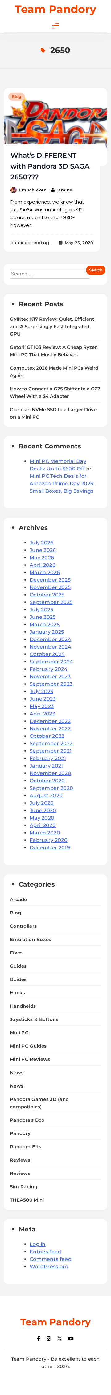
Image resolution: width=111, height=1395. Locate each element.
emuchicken (33, 189)
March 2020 (45, 833)
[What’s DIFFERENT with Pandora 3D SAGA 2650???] (55, 127)
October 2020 (47, 781)
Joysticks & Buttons (34, 1019)
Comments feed (51, 1259)
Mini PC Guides (28, 1046)
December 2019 (50, 848)
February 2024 (49, 669)
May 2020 (42, 818)
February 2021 (48, 758)
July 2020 (42, 803)
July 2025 (41, 610)
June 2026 (43, 550)
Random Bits (25, 1147)
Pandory (20, 1133)
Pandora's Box (27, 1120)
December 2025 (50, 580)
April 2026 (43, 565)
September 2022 (51, 743)
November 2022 (50, 729)
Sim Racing (23, 1187)
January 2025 (47, 632)
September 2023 (51, 684)
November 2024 (50, 647)
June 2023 (43, 699)
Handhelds (23, 1006)
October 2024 (47, 654)
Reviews (20, 1160)
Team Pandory (55, 9)
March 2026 (45, 572)
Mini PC (19, 1033)
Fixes (16, 953)
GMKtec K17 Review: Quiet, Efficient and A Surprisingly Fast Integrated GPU (52, 326)
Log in (38, 1244)
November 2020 (50, 773)
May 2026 (42, 558)
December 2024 (50, 639)
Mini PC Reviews (30, 1059)
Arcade (18, 899)
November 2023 (50, 677)
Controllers (23, 926)
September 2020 (51, 788)
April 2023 (42, 714)
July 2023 (41, 691)
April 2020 (43, 825)
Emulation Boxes (30, 939)
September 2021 (51, 751)
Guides (18, 966)
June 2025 (43, 617)
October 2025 (47, 595)
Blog (16, 96)
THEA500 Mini (27, 1200)
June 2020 (43, 810)
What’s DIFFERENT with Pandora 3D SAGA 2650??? (49, 166)
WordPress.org (49, 1267)
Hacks (17, 993)
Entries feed (45, 1252)
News (16, 1073)
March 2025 (45, 624)
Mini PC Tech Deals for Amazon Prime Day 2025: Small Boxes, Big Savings (62, 483)
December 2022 (50, 721)
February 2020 (49, 840)
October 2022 (47, 736)
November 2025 (50, 587)
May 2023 (42, 706)
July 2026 (42, 543)
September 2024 (51, 662)
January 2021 (46, 766)
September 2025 (51, 602)
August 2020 (46, 796)
